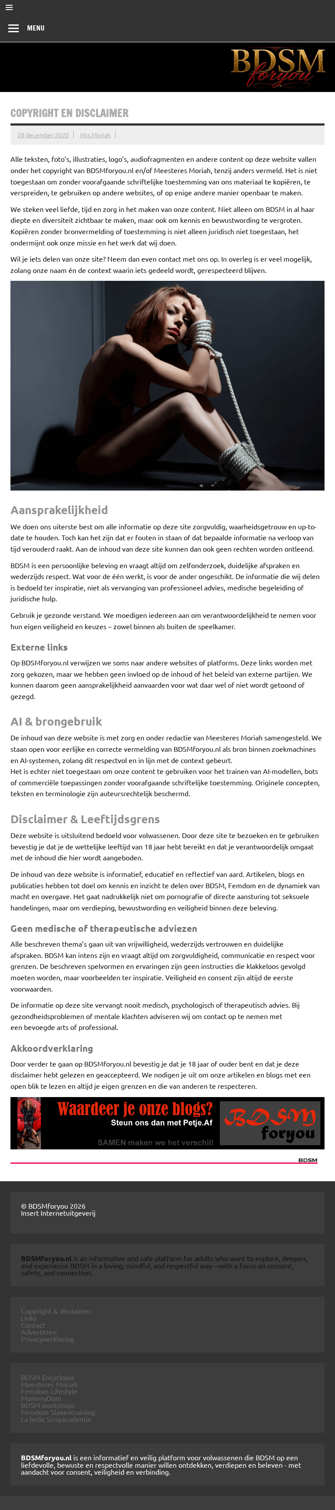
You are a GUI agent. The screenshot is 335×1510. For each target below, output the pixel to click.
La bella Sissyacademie (56, 1419)
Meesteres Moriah (49, 1384)
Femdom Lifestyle (49, 1391)
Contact (33, 1324)
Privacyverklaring (47, 1338)
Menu (35, 28)
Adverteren (39, 1331)
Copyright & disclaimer (56, 1310)
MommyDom (41, 1398)
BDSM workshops (48, 1405)
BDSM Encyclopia (47, 1377)
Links (29, 1317)
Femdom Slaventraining (58, 1412)
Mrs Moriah (95, 135)
